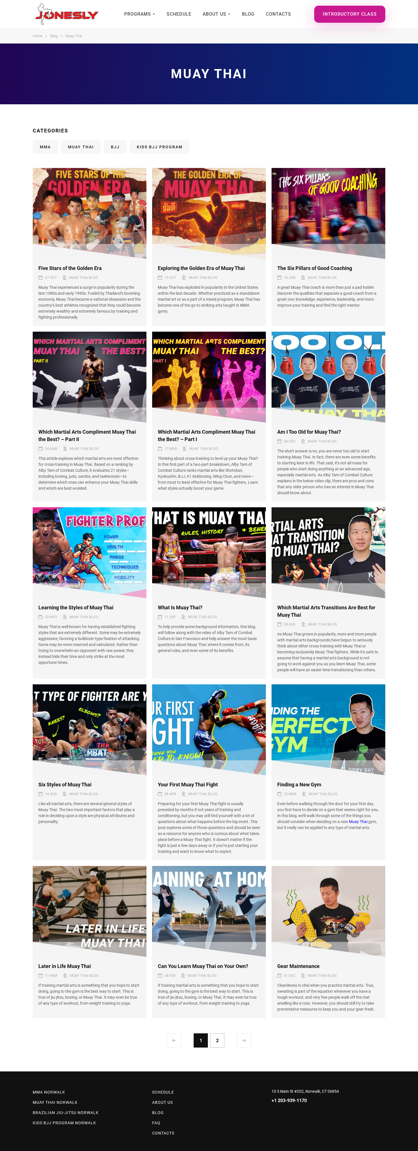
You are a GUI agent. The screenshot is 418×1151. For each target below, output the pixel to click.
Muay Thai (81, 147)
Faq (156, 1123)
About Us (214, 14)
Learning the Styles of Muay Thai (75, 607)
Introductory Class (350, 14)
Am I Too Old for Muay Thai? (309, 432)
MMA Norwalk (49, 1092)
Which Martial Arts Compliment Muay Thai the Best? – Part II (87, 435)
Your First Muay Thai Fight (188, 785)
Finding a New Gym (299, 785)
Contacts (278, 14)
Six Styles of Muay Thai (65, 785)
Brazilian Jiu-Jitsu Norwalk (66, 1112)
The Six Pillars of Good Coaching (314, 268)
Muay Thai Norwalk (55, 1102)
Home (37, 36)
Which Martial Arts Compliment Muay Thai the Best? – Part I (206, 435)
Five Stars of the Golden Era (70, 268)
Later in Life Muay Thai (64, 966)
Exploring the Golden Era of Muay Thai (201, 268)
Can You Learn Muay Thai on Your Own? (203, 966)
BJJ (115, 147)
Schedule (179, 14)
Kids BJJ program (160, 147)
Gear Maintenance (298, 966)
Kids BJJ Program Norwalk (64, 1123)
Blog (248, 14)
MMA (45, 147)
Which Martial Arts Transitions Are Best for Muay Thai (326, 611)
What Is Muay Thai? (180, 607)
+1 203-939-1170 (289, 1100)
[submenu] (153, 14)
